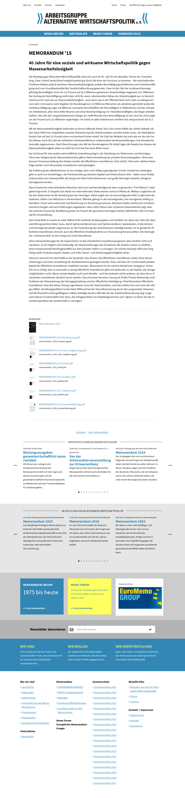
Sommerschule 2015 (105, 740)
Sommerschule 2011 (105, 761)
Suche (114, 5)
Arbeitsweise (29, 697)
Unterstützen (27, 731)
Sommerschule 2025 (105, 687)
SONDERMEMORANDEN (70, 687)
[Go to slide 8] (96, 491)
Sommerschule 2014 (105, 745)
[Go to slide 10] (101, 491)
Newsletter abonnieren (47, 629)
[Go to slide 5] (88, 491)
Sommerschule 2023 (105, 697)
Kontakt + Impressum (141, 710)
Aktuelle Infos (136, 681)
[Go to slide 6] (91, 491)
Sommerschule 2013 (105, 751)
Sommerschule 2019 (105, 719)
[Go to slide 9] (99, 491)
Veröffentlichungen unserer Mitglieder (145, 5)
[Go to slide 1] (78, 491)
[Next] (169, 465)
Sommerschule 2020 (105, 713)
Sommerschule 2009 (105, 772)
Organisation (29, 717)
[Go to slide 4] (86, 491)
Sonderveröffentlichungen (72, 703)
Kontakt (37, 5)
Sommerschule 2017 (105, 729)
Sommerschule (100, 681)
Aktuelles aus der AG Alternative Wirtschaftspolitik (144, 689)
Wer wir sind (27, 681)
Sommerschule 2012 (105, 756)
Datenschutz (137, 715)
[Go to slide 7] (94, 491)
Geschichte (28, 687)
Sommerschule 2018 (105, 724)
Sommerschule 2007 (105, 783)
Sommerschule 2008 (105, 777)
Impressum (136, 726)
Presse (123, 5)
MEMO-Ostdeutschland (70, 692)
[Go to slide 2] (81, 491)
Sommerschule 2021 (105, 708)
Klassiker (63, 697)
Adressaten (28, 692)
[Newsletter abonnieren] (151, 629)
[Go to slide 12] (107, 491)
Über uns (27, 5)
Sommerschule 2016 (105, 735)
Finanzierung (29, 712)
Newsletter (60, 5)
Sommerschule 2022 (105, 703)
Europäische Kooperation (35, 723)
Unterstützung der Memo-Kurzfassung (36, 705)
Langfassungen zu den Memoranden (70, 710)
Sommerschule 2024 (105, 692)
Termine (48, 5)
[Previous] (15, 465)
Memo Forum (63, 720)
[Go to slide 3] (83, 491)
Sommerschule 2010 (105, 767)
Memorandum (64, 681)
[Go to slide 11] (104, 491)
